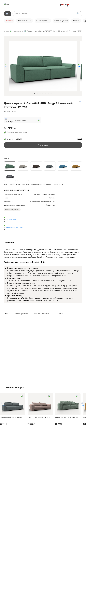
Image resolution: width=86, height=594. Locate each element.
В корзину (43, 145)
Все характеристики (12, 210)
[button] (79, 66)
